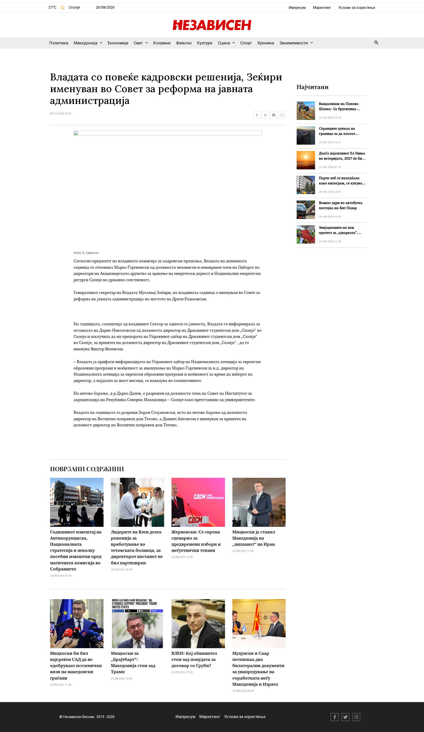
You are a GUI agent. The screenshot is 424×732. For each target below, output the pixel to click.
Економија (118, 42)
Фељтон (184, 42)
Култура (204, 42)
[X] (345, 717)
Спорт (246, 42)
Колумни (162, 42)
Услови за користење (356, 7)
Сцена (224, 42)
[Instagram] (356, 717)
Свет (138, 42)
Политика (58, 42)
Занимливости (293, 42)
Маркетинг (322, 7)
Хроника (265, 42)
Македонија (85, 42)
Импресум (297, 7)
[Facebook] (335, 717)
